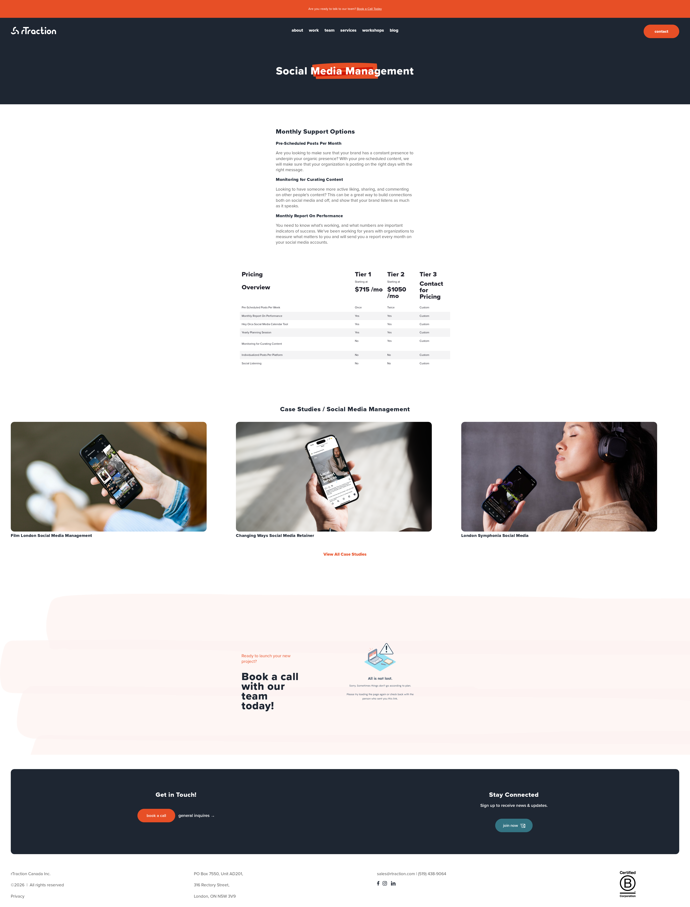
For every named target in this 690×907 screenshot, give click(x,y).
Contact (661, 31)
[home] (33, 33)
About (297, 30)
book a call (156, 816)
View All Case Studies (345, 554)
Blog (394, 30)
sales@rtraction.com (396, 873)
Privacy (17, 896)
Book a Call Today (369, 8)
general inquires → (196, 815)
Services (348, 30)
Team (330, 30)
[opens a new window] (379, 884)
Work (314, 30)
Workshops (373, 30)
